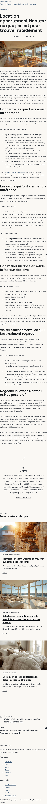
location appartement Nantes (15, 172)
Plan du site (8, 793)
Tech (5, 4)
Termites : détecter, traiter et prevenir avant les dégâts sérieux (23, 560)
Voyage (9, 4)
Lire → (5, 573)
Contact (7, 790)
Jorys (2, 9)
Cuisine (26, 4)
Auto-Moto (8, 762)
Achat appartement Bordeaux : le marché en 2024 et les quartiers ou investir (21, 619)
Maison (15, 4)
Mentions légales (10, 795)
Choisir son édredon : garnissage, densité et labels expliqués (20, 678)
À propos (33, 4)
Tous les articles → (23, 498)
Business (21, 4)
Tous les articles (10, 785)
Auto (1, 4)
